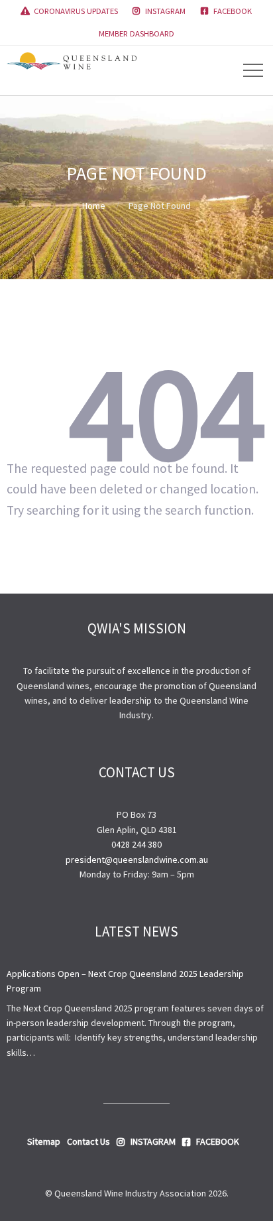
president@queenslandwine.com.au (137, 860)
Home (93, 206)
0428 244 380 (136, 844)
